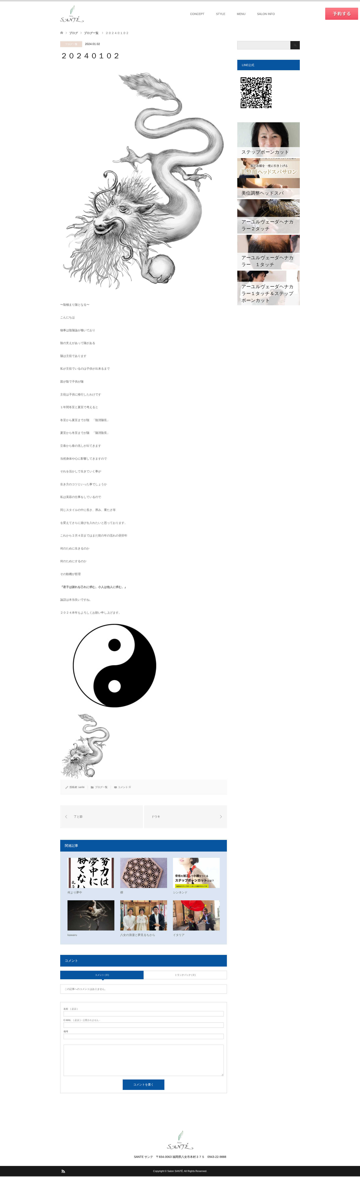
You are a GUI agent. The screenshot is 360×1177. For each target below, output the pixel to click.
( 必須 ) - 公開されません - (82, 1020)
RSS (63, 1170)
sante (81, 787)
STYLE (220, 14)
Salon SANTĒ (175, 1171)
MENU (241, 14)
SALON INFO (266, 14)
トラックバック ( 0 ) (185, 975)
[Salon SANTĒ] (72, 13)
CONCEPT (197, 14)
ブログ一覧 (71, 44)
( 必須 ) (71, 1009)
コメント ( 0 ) (102, 975)
